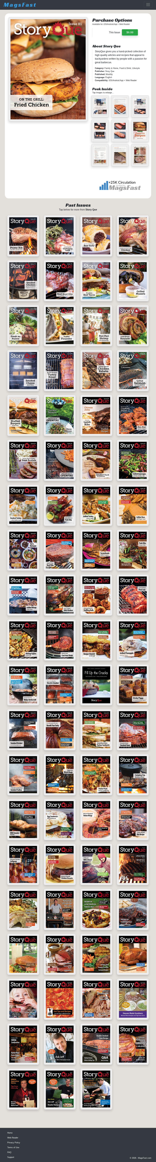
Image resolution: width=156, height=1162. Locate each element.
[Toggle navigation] (148, 5)
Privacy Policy (13, 1142)
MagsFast (20, 4)
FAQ (9, 1152)
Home (9, 1133)
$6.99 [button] (129, 32)
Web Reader (12, 1138)
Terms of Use (13, 1147)
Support (10, 1157)
